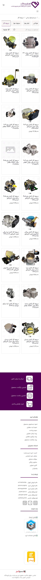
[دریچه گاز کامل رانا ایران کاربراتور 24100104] (11, 257)
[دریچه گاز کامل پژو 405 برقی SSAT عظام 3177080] (11, 150)
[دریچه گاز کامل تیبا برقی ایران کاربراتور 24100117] (11, 221)
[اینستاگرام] (35, 503)
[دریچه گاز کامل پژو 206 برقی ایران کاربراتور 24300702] (30, 114)
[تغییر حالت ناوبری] (37, 11)
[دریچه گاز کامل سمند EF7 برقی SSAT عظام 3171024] (30, 293)
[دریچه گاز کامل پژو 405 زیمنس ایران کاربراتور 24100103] (30, 186)
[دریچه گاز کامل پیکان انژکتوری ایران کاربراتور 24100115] (30, 221)
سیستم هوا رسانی (31, 18)
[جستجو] (14, 30)
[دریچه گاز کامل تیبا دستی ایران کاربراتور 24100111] (30, 257)
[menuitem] (35, 23)
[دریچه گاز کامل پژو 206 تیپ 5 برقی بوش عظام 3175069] (30, 150)
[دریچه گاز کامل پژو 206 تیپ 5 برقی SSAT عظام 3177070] (11, 114)
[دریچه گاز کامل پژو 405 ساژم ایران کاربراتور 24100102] (11, 186)
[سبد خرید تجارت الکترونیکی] (3, 5)
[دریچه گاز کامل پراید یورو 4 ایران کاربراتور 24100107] (11, 78)
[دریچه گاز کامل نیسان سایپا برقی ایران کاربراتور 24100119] (11, 329)
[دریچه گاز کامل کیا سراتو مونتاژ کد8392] (11, 293)
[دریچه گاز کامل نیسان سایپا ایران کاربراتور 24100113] (30, 329)
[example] (30, 503)
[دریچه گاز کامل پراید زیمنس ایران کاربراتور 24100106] (11, 42)
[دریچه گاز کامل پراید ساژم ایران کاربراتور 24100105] (30, 78)
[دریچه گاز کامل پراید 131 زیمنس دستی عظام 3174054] (30, 42)
